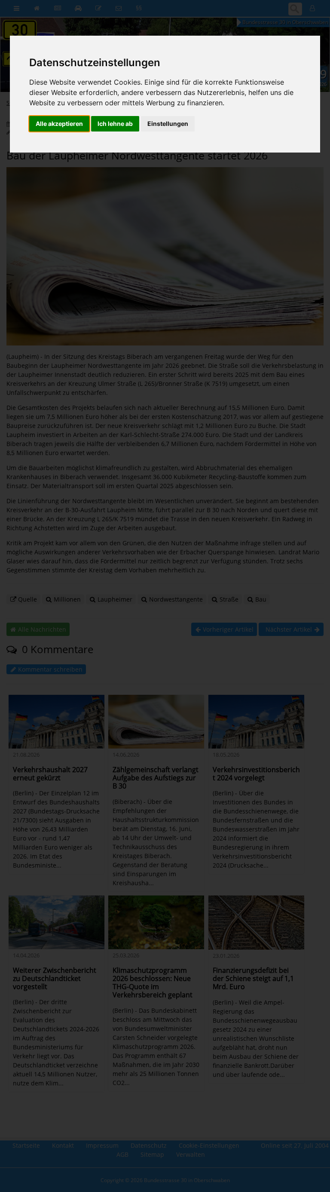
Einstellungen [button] (167, 123)
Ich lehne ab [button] (115, 123)
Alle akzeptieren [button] (59, 123)
